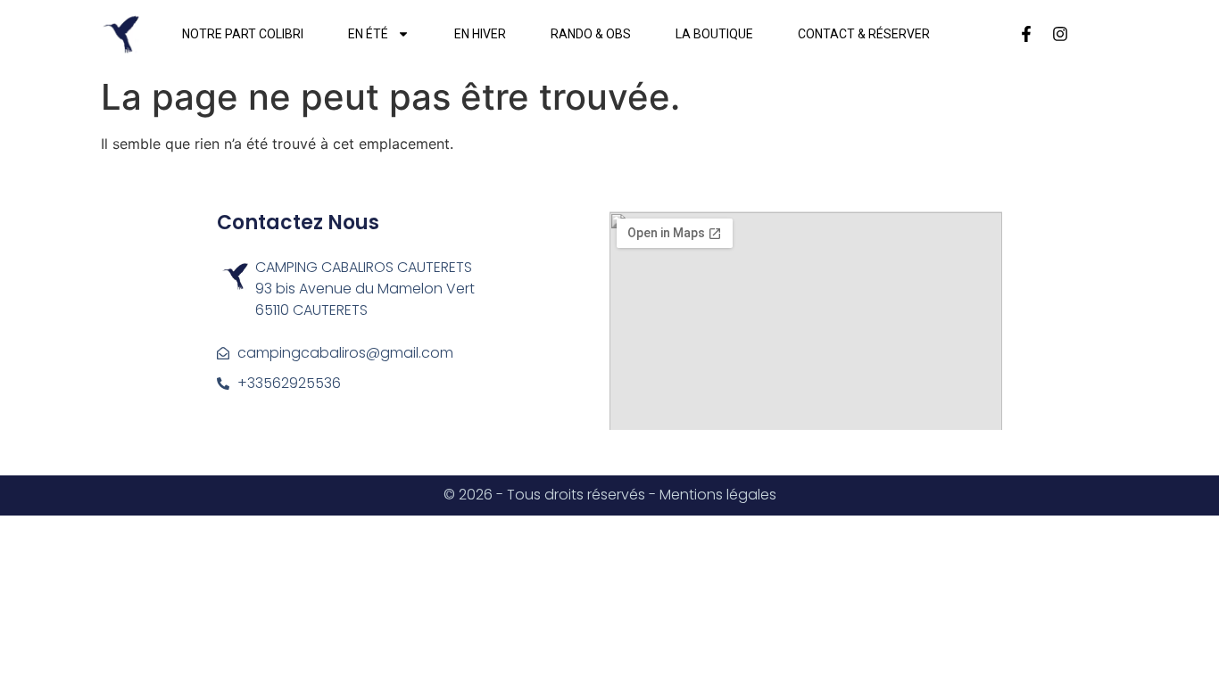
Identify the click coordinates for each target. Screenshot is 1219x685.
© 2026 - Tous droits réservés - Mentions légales (610, 494)
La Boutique (714, 34)
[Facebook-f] (1026, 34)
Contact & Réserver (864, 34)
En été (368, 34)
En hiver (480, 34)
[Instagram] (1060, 34)
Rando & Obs (591, 34)
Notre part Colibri (242, 34)
